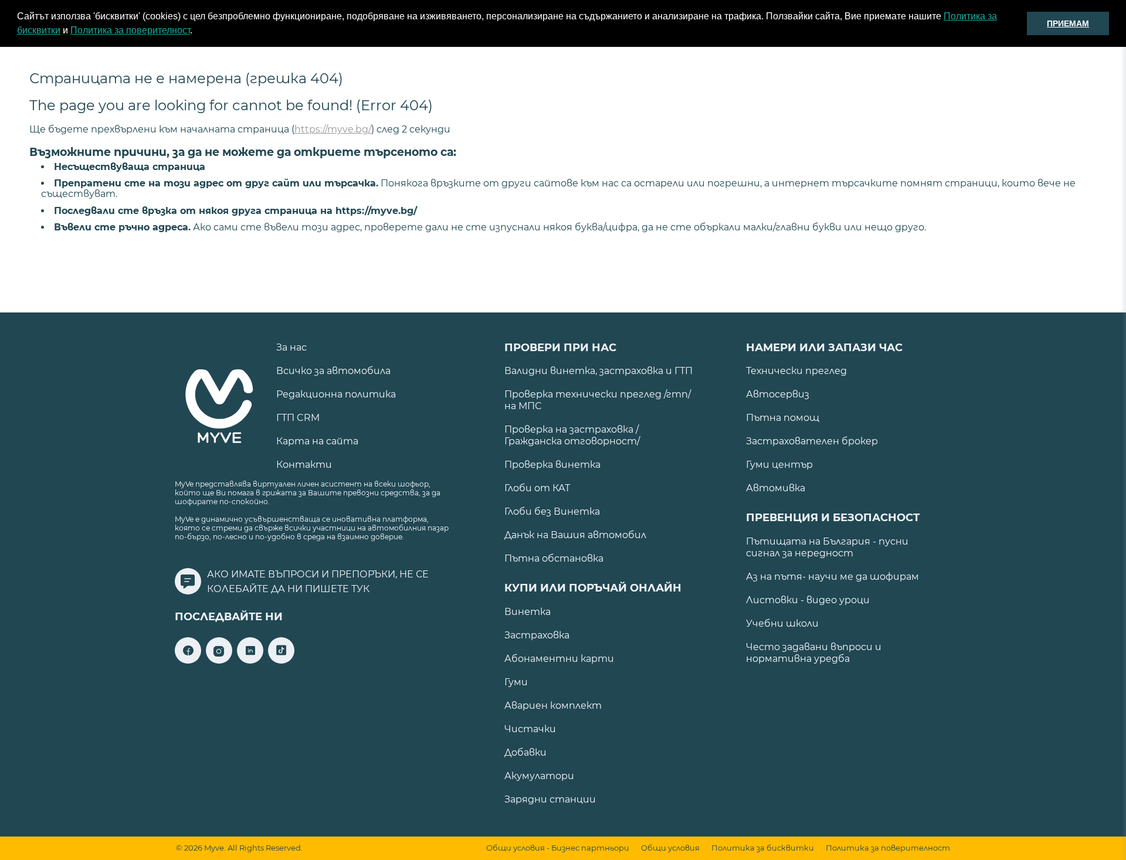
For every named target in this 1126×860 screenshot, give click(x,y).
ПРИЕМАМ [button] (1068, 23)
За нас (291, 347)
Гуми (516, 682)
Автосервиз (777, 394)
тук (360, 588)
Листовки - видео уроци (808, 600)
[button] (196, 31)
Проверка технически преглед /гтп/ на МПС (597, 400)
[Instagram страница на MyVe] (219, 660)
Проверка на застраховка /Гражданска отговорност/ (572, 435)
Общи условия (670, 848)
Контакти (304, 464)
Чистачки (530, 729)
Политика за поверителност (130, 30)
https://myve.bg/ (332, 129)
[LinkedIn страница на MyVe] (250, 660)
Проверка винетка (552, 464)
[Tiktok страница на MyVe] (281, 660)
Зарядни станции (550, 799)
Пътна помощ (782, 417)
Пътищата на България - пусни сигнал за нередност (827, 547)
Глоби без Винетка (552, 511)
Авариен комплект (553, 705)
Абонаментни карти (559, 658)
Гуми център (779, 464)
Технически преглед (796, 370)
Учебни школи (782, 623)
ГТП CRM (298, 417)
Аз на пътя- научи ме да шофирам (832, 576)
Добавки (525, 752)
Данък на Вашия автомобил (575, 535)
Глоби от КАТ (537, 488)
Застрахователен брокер (812, 441)
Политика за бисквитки (762, 848)
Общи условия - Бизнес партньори (557, 848)
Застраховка (536, 635)
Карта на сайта (317, 441)
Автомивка (775, 488)
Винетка (527, 611)
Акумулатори (539, 775)
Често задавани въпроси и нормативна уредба (813, 652)
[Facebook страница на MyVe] (188, 660)
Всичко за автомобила (333, 370)
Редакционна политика (336, 394)
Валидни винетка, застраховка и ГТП (598, 370)
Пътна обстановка (553, 558)
